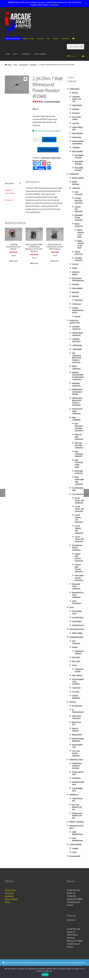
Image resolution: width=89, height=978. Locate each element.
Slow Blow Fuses (78, 625)
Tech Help (25, 54)
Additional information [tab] (10, 191)
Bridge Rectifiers (75, 183)
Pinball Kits (76, 778)
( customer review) (52, 101)
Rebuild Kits (74, 794)
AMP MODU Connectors (76, 384)
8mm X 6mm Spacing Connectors (79, 577)
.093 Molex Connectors (76, 340)
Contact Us (65, 38)
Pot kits (77, 316)
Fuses (72, 607)
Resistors (33, 65)
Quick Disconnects (76, 602)
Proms (74, 665)
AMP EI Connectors (76, 367)
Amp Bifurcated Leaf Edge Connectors (79, 426)
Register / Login (28, 38)
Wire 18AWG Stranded (79, 156)
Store (15, 54)
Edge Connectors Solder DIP (79, 453)
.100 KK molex (77, 345)
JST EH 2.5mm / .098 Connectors (79, 500)
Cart (48, 38)
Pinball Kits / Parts (76, 759)
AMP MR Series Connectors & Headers (77, 391)
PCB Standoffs (77, 288)
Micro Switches (77, 133)
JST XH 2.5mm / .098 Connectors (79, 539)
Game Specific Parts (77, 629)
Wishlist (55, 38)
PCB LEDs (75, 284)
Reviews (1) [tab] (9, 200)
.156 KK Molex (77, 349)
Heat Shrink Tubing (76, 118)
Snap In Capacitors (79, 252)
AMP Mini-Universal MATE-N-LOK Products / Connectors (78, 375)
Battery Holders (78, 178)
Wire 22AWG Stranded (79, 169)
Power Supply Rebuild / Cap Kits (77, 815)
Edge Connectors (76, 418)
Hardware (75, 109)
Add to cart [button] (13, 261)
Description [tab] (9, 183)
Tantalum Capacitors (79, 259)
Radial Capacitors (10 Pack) (80, 233)
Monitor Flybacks (75, 729)
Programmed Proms (79, 670)
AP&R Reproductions (77, 833)
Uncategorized (75, 856)
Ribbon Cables (77, 633)
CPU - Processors (76, 642)
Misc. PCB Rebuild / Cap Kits (77, 807)
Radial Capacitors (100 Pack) (80, 244)
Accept (45, 974)
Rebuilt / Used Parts (77, 822)
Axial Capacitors (79, 193)
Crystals (75, 264)
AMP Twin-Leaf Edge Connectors (79, 445)
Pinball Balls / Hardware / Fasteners (77, 765)
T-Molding (75, 147)
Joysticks (75, 123)
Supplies (75, 848)
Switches (75, 296)
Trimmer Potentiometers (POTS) (78, 310)
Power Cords (76, 137)
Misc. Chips (76, 661)
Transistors (76, 688)
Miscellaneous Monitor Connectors (77, 547)
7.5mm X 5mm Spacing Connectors (79, 567)
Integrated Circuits (76, 637)
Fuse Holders (76, 621)
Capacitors (76, 188)
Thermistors (76, 304)
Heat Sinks (76, 657)
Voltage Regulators (76, 696)
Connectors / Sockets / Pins (75, 321)
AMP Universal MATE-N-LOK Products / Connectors (77, 401)
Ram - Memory (77, 675)
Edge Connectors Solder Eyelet (79, 463)
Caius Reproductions (77, 839)
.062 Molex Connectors (76, 327)
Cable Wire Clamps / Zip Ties (76, 98)
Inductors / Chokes (76, 273)
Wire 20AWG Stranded (79, 162)
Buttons (75, 93)
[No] (86, 972)
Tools (74, 852)
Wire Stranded (77, 151)
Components (23, 65)
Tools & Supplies (76, 844)
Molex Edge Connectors (79, 472)
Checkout (40, 38)
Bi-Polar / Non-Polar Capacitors (79, 200)
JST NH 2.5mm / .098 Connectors (79, 508)
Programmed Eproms (79, 652)
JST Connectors (78, 494)
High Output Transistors (76, 717)
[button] (25, 79)
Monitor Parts (56, 158)
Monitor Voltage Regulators (78, 739)
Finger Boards (77, 105)
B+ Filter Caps (77, 706)
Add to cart (49, 139)
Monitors (35, 160)
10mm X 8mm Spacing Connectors (79, 557)
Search (82, 46)
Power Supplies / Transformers (78, 142)
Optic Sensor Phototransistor (78, 279)
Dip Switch (79, 300)
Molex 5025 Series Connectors (76, 586)
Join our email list (40, 54)
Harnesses (76, 113)
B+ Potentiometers (78, 710)
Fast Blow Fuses (78, 617)
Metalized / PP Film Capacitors (79, 217)
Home (8, 54)
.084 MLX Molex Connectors (77, 334)
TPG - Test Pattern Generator (76, 753)
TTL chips (75, 692)
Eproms (75, 647)
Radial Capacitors (79, 225)
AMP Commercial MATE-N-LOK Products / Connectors (76, 357)
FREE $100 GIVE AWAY (13, 38)
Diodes (74, 268)
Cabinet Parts (74, 89)
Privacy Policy (10, 890)
